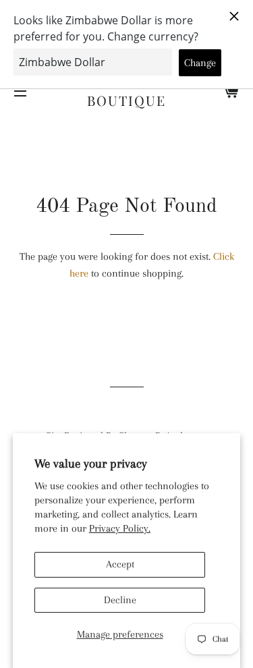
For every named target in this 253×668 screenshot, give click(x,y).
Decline (120, 600)
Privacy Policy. (119, 528)
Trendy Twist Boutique (126, 90)
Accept (120, 564)
